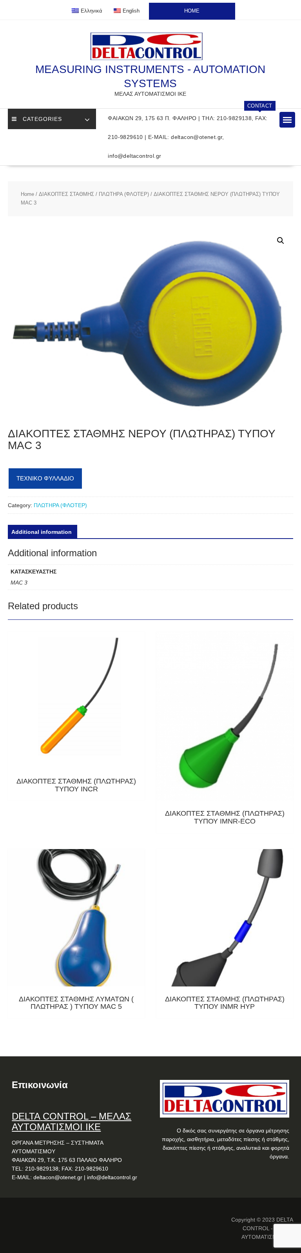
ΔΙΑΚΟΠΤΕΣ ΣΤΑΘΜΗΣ (66, 194)
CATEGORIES (42, 119)
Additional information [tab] (41, 532)
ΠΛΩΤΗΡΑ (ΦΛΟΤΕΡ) (124, 194)
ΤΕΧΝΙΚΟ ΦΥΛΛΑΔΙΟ (45, 478)
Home (27, 194)
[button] (287, 120)
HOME (191, 11)
